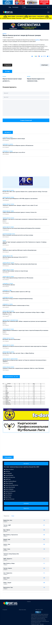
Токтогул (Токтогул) (9, 499)
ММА (10, 290)
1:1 (44, 558)
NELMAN (42, 624)
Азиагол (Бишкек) (9, 489)
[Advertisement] (26, 166)
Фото (4, 221)
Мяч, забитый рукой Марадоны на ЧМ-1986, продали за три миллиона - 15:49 (26, 18)
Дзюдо (12, 345)
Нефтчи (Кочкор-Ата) (10, 477)
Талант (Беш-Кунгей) (10, 487)
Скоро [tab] (12, 515)
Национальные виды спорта (9, 233)
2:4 (44, 544)
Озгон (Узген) (8, 495)
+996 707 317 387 (39, 609)
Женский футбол (14, 320)
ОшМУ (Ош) (7, 479)
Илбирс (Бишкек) (9, 483)
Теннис (12, 211)
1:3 (44, 520)
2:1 (44, 525)
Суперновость (6, 137)
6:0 (44, 534)
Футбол (11, 144)
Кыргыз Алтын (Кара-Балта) (11, 485)
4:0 (44, 530)
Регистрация (15, 7)
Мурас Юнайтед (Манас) (10, 481)
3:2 (44, 568)
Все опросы (26, 463)
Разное (11, 137)
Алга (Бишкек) (8, 473)
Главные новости (6, 190)
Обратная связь (22, 609)
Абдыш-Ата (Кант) (9, 469)
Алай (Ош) (7, 471)
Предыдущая (7, 65)
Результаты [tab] (6, 515)
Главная (29, 601)
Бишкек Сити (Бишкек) (10, 491)
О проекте (5, 609)
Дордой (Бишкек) (9, 475)
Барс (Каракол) (8, 493)
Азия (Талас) (8, 497)
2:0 (44, 577)
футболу (37, 40)
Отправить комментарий (26, 120)
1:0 (44, 549)
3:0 (44, 582)
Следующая (44, 65)
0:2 (44, 539)
